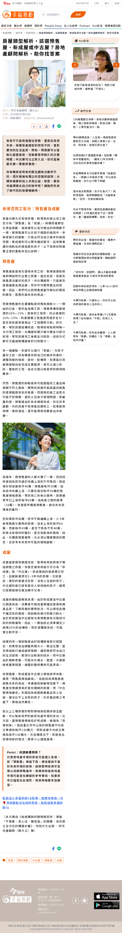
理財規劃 (23, 860)
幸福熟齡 (7, 32)
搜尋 (78, 14)
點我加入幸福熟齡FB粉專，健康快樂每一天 (33, 798)
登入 (107, 3)
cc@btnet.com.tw (47, 912)
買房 (11, 860)
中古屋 (36, 860)
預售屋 (49, 860)
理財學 (19, 32)
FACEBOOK (82, 3)
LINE (96, 3)
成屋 (59, 860)
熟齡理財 (30, 32)
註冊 (117, 3)
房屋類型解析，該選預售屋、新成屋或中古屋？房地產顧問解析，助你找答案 (79, 32)
